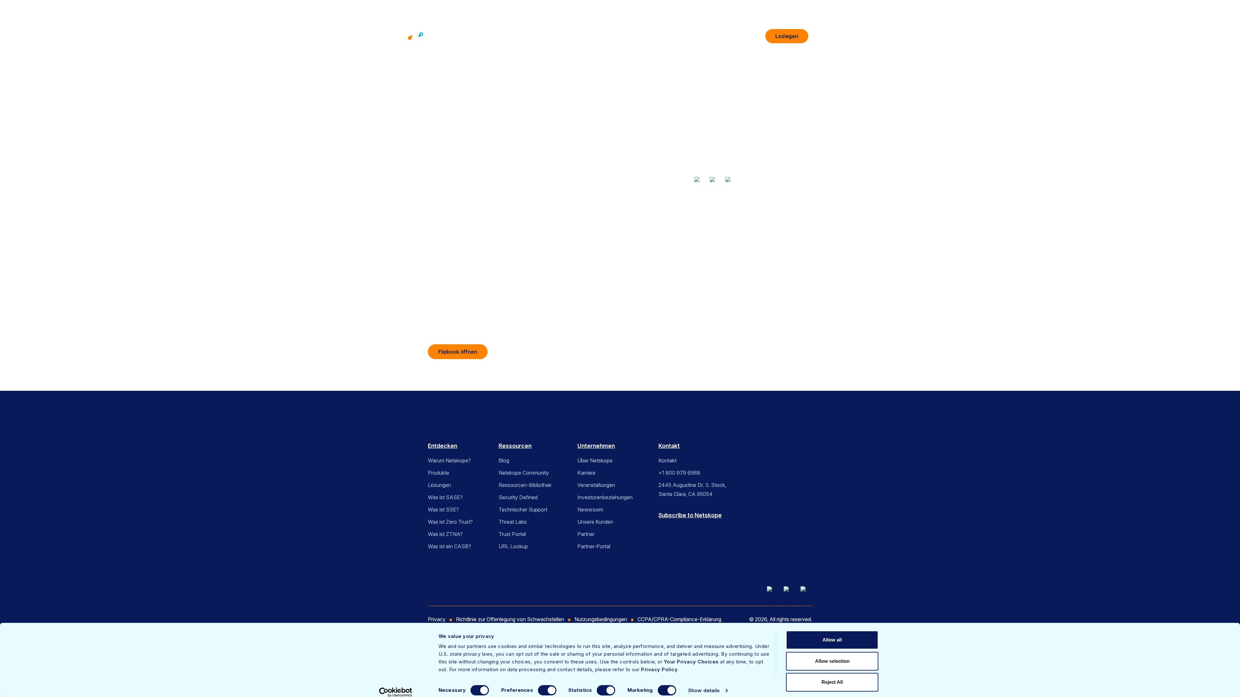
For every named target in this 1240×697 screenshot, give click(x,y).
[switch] (547, 690)
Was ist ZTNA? (445, 534)
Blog (504, 460)
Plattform (518, 36)
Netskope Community (524, 473)
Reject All (832, 682)
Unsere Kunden (595, 522)
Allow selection (832, 661)
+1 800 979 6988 (679, 473)
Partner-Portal (593, 546)
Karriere (586, 473)
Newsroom (590, 509)
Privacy (437, 619)
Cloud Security (750, 219)
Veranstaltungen (596, 485)
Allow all (832, 639)
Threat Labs (513, 522)
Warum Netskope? (449, 460)
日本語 (708, 247)
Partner (585, 534)
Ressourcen (645, 36)
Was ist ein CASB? (449, 546)
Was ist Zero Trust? (450, 522)
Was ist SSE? (443, 509)
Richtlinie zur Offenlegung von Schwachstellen (510, 619)
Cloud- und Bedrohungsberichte (697, 219)
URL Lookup (513, 546)
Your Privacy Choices (691, 662)
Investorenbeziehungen (605, 497)
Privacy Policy (659, 669)
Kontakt (669, 445)
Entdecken (442, 445)
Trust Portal (512, 534)
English (670, 247)
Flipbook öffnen (457, 351)
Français (689, 247)
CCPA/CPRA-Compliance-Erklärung (679, 619)
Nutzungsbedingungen (600, 619)
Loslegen (786, 36)
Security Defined (518, 497)
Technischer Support (523, 509)
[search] (755, 33)
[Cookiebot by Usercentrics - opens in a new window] (395, 692)
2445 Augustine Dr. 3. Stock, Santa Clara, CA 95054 (692, 489)
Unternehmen (694, 36)
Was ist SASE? (445, 497)
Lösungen (600, 36)
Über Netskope (595, 460)
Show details (704, 690)
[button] (821, 36)
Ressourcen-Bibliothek (525, 485)
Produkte (558, 36)
